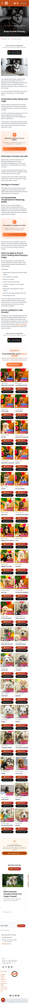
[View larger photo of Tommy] (12, 499)
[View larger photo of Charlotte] (27, 499)
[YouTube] (9, 967)
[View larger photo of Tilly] (27, 603)
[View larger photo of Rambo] (27, 732)
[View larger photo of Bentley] (12, 758)
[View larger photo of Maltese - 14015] (12, 422)
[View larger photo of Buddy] (27, 629)
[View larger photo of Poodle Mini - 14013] (12, 396)
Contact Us (3, 987)
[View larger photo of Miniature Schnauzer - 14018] (12, 448)
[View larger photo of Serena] (12, 784)
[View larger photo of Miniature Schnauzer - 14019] (27, 422)
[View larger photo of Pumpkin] (12, 577)
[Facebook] (11, 967)
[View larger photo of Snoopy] (27, 810)
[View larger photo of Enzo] (12, 706)
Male (4, 383)
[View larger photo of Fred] (12, 551)
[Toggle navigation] (2, 3)
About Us (3, 981)
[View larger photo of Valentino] (12, 655)
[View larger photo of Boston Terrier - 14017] (27, 473)
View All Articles (14, 869)
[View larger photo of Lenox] (12, 732)
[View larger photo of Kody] (27, 655)
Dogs (12, 26)
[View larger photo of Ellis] (27, 758)
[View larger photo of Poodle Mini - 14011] (27, 396)
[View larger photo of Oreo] (27, 706)
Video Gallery (4, 989)
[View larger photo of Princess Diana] (12, 810)
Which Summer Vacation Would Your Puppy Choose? (12, 893)
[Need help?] (3, 1000)
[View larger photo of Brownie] (27, 784)
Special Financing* (3, 978)
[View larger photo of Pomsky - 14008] (12, 473)
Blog (9, 26)
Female (19, 409)
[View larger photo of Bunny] (27, 577)
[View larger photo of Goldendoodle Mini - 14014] (27, 370)
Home (5, 26)
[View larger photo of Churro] (12, 681)
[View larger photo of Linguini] (12, 603)
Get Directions (7, 944)
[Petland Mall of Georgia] (6, 3)
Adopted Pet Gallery (4, 984)
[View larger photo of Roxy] (27, 681)
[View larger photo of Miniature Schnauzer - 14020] (12, 370)
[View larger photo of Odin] (12, 525)
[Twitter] (3, 967)
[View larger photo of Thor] (27, 525)
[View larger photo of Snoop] (12, 629)
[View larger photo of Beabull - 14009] (27, 448)
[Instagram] (6, 967)
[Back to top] (27, 925)
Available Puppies (3, 975)
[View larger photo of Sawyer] (27, 551)
